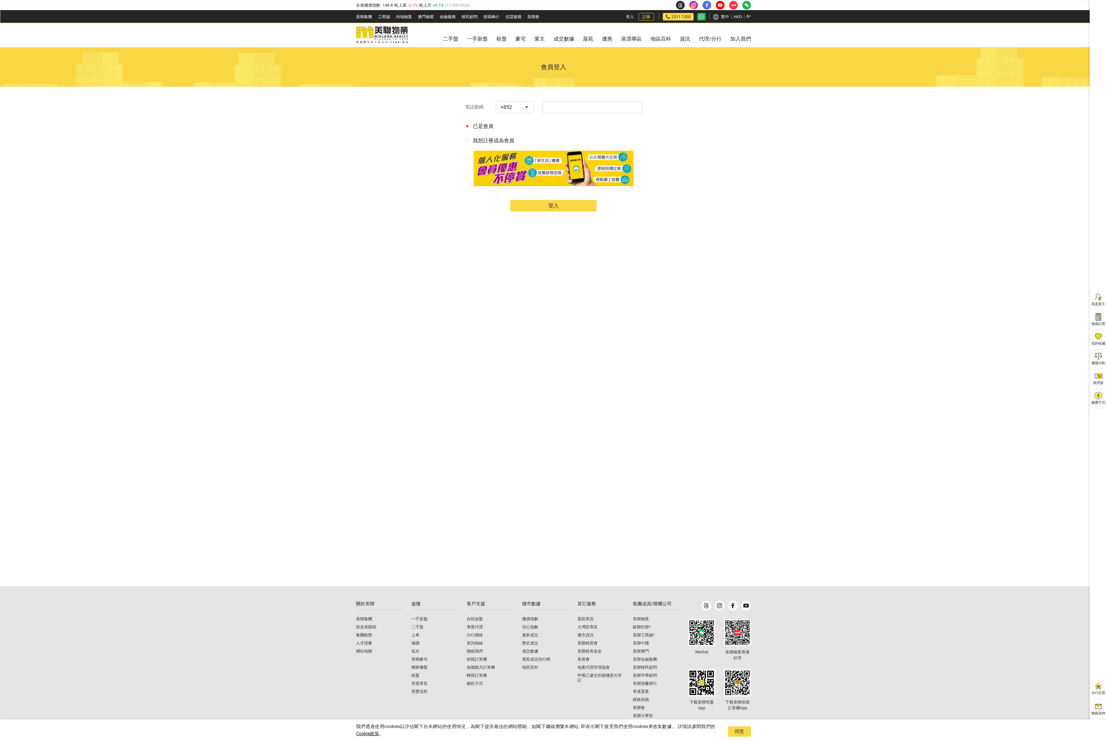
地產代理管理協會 (593, 667)
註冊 (646, 16)
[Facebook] (733, 605)
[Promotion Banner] (554, 168)
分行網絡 (475, 635)
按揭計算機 (477, 659)
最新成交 (530, 635)
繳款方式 (475, 683)
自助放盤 (475, 619)
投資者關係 (366, 627)
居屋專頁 (419, 683)
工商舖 (384, 16)
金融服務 (448, 16)
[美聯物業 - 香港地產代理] (382, 35)
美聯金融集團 (645, 659)
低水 (415, 651)
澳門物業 (426, 16)
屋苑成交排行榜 (536, 659)
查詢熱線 (475, 643)
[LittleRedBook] (737, 632)
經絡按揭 (641, 699)
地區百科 (530, 667)
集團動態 (364, 635)
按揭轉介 (491, 16)
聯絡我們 (475, 651)
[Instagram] (719, 605)
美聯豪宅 (419, 659)
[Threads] (706, 605)
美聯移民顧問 (645, 667)
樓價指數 (530, 619)
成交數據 (530, 651)
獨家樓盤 (419, 667)
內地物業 (404, 16)
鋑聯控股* (642, 627)
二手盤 (417, 627)
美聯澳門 (641, 651)
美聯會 (533, 16)
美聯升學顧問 (645, 675)
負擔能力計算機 (481, 667)
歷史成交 (530, 643)
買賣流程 (419, 691)
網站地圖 (364, 651)
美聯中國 (641, 643)
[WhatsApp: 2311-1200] (701, 16)
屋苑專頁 (585, 619)
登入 (630, 16)
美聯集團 (364, 16)
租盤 (415, 675)
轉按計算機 (477, 675)
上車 (415, 635)
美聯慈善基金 (589, 651)
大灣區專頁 (587, 627)
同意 (739, 731)
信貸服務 (513, 16)
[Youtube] (746, 605)
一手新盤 (419, 619)
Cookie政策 (367, 733)
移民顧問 (470, 16)
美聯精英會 (587, 643)
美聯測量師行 (645, 683)
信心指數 (530, 627)
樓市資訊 (585, 635)
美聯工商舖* (644, 635)
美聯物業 (641, 619)
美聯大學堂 (643, 715)
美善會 (583, 659)
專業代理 (475, 627)
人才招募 (364, 643)
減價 (415, 643)
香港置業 (641, 691)
